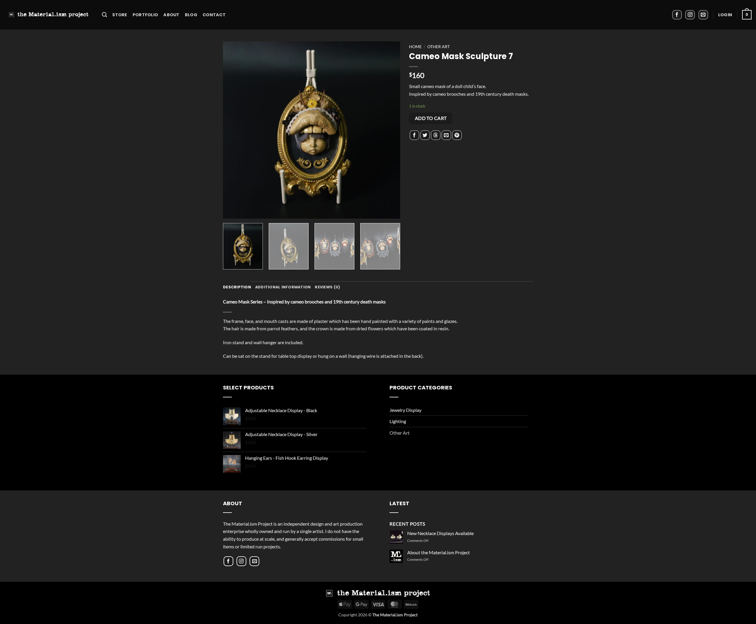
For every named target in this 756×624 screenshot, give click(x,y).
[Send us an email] (703, 15)
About (171, 15)
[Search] (104, 15)
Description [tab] (237, 287)
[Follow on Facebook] (677, 15)
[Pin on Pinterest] (457, 135)
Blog (191, 15)
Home (415, 46)
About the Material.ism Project (438, 552)
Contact (214, 15)
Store (119, 15)
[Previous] (234, 130)
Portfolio (145, 15)
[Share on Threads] (436, 135)
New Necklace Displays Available (440, 533)
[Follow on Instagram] (690, 15)
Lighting (398, 421)
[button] (725, 15)
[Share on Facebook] (414, 135)
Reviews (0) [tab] (327, 287)
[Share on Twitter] (425, 135)
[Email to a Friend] (446, 135)
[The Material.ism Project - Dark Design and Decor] (48, 15)
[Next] (389, 130)
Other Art (438, 46)
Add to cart (431, 118)
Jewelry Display (405, 410)
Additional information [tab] (283, 287)
